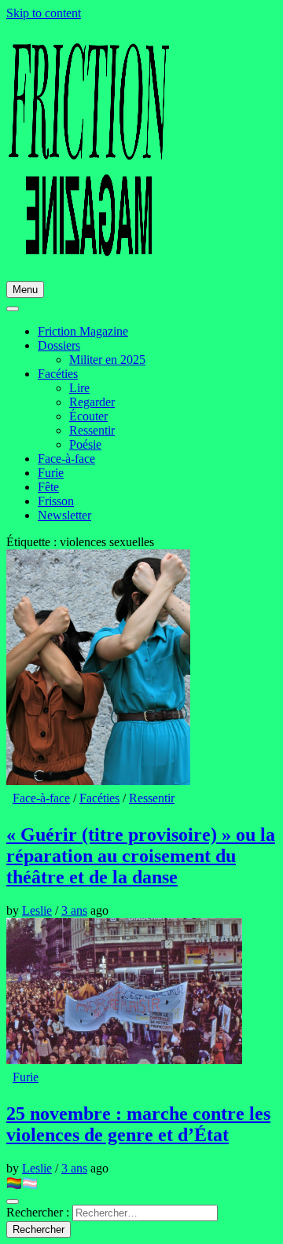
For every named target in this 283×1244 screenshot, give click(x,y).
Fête (48, 487)
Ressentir (92, 430)
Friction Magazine (83, 331)
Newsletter (64, 515)
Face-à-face (66, 458)
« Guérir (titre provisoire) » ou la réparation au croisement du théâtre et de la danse (140, 855)
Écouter (88, 416)
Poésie (85, 444)
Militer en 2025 (107, 359)
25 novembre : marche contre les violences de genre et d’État (138, 1124)
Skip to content (43, 13)
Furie (51, 472)
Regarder (92, 402)
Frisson (56, 501)
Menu (25, 289)
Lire (79, 387)
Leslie (37, 910)
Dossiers (59, 345)
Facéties (58, 373)
